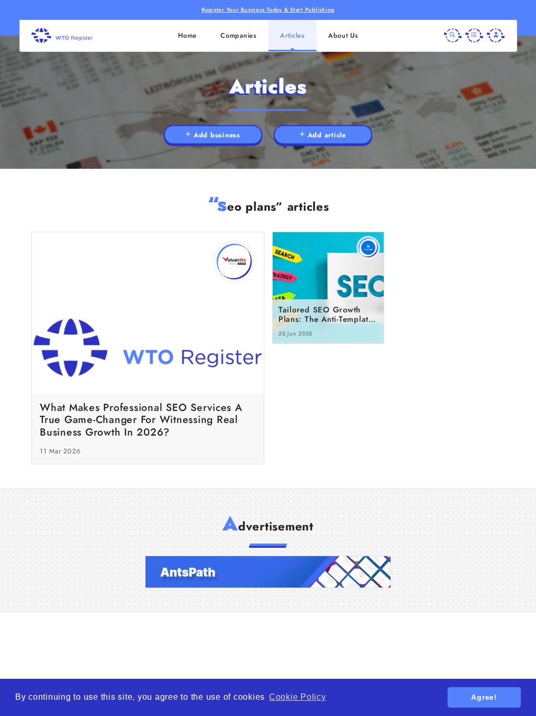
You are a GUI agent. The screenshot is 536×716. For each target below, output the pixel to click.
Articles (292, 35)
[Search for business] (453, 36)
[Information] (474, 36)
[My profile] (496, 36)
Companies (238, 35)
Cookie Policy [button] (297, 696)
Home (187, 35)
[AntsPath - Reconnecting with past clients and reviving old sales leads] (268, 572)
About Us (343, 35)
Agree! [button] (484, 697)
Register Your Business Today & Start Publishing (268, 10)
